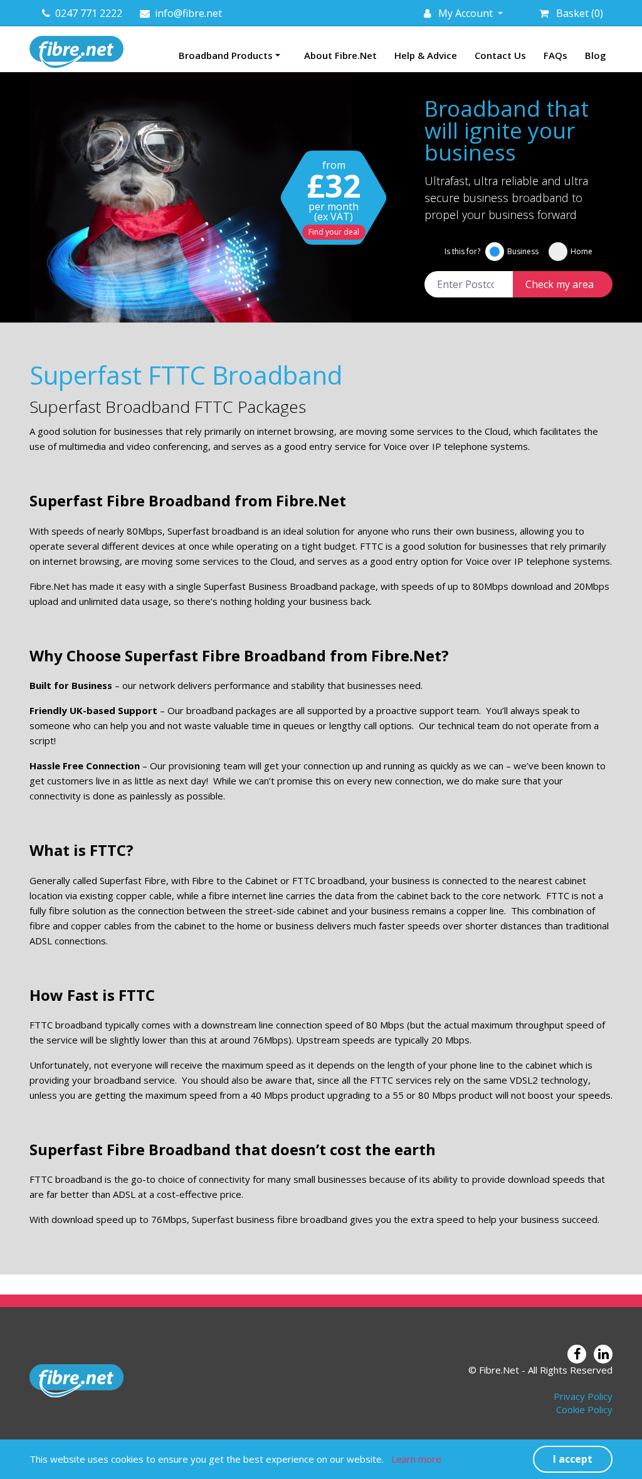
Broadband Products (226, 55)
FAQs (555, 55)
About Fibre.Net (340, 55)
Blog (595, 55)
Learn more (416, 1459)
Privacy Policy (583, 1396)
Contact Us (500, 55)
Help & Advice (425, 55)
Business (523, 251)
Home (581, 251)
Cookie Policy (584, 1409)
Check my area (559, 284)
